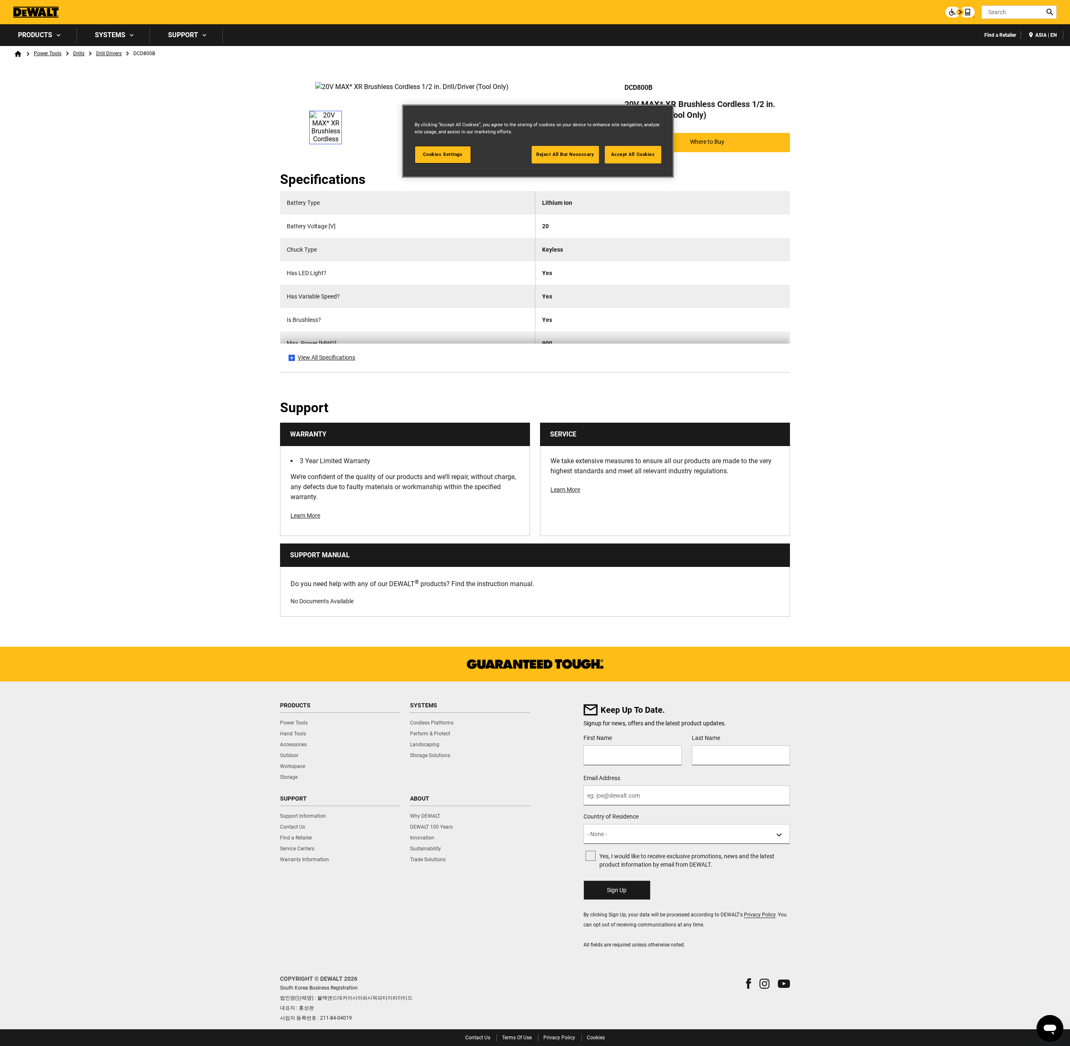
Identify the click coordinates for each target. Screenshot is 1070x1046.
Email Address (601, 778)
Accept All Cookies (633, 154)
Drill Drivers (109, 53)
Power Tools (47, 53)
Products (35, 35)
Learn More (305, 515)
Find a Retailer (1000, 35)
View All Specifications (326, 357)
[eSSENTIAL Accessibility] (960, 12)
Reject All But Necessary (565, 154)
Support (183, 35)
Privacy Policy (759, 915)
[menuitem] (38, 35)
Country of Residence (611, 816)
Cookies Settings (442, 154)
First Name (597, 738)
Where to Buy (707, 141)
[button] (748, 983)
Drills (78, 53)
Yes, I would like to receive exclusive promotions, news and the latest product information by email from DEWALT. (686, 860)
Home (18, 54)
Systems (110, 35)
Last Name (706, 738)
